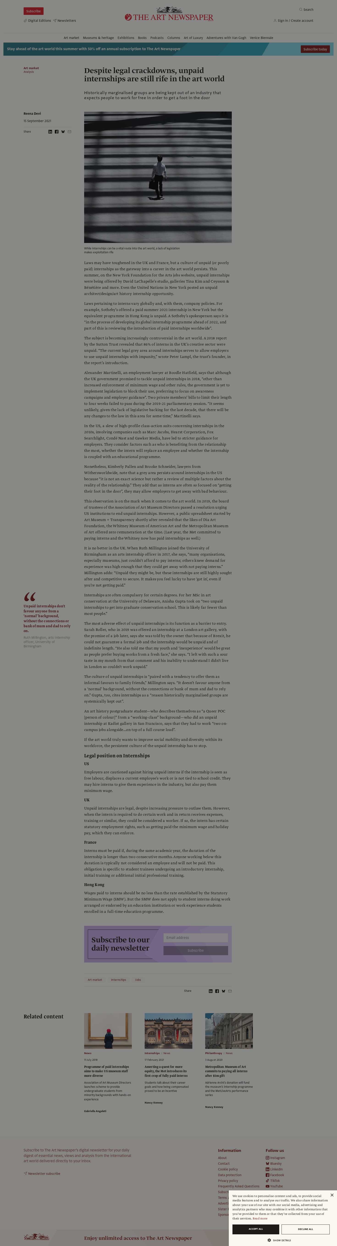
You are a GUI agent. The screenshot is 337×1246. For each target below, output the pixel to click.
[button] (281, 1240)
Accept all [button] (256, 1229)
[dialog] (283, 1218)
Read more (260, 1218)
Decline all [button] (305, 1229)
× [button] (332, 1195)
